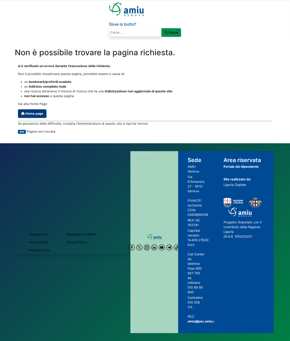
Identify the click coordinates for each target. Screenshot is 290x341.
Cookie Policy (77, 242)
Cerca (173, 32)
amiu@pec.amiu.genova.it (208, 321)
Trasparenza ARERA (81, 234)
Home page (34, 113)
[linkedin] (154, 247)
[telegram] (169, 247)
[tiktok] (177, 247)
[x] (139, 247)
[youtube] (162, 247)
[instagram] (147, 247)
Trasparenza (38, 234)
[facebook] (132, 247)
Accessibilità (38, 242)
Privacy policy (39, 250)
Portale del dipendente (241, 167)
